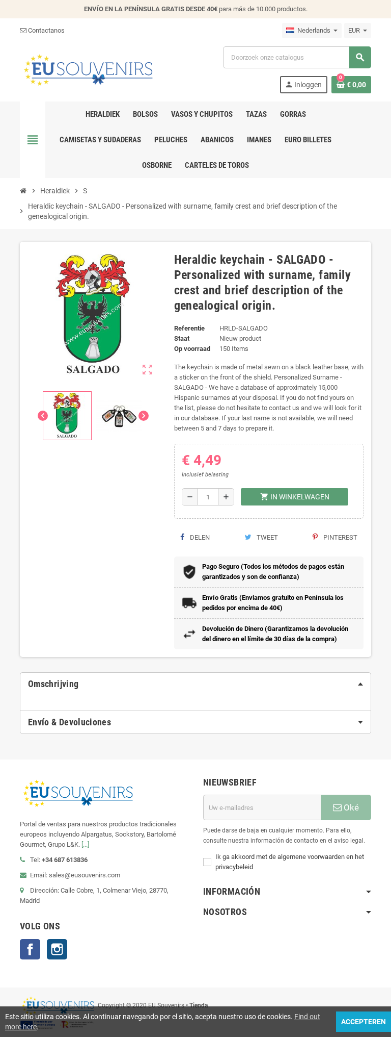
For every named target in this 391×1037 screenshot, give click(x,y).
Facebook (30, 949)
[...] (85, 844)
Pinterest (339, 537)
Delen (199, 537)
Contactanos (45, 30)
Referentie (189, 328)
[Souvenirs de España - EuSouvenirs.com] (88, 69)
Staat (181, 338)
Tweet (266, 537)
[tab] (195, 684)
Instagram (57, 949)
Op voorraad (192, 348)
